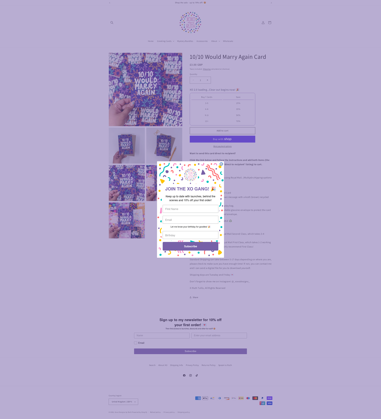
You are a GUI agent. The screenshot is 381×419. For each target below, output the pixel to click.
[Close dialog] (221, 163)
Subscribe (190, 246)
